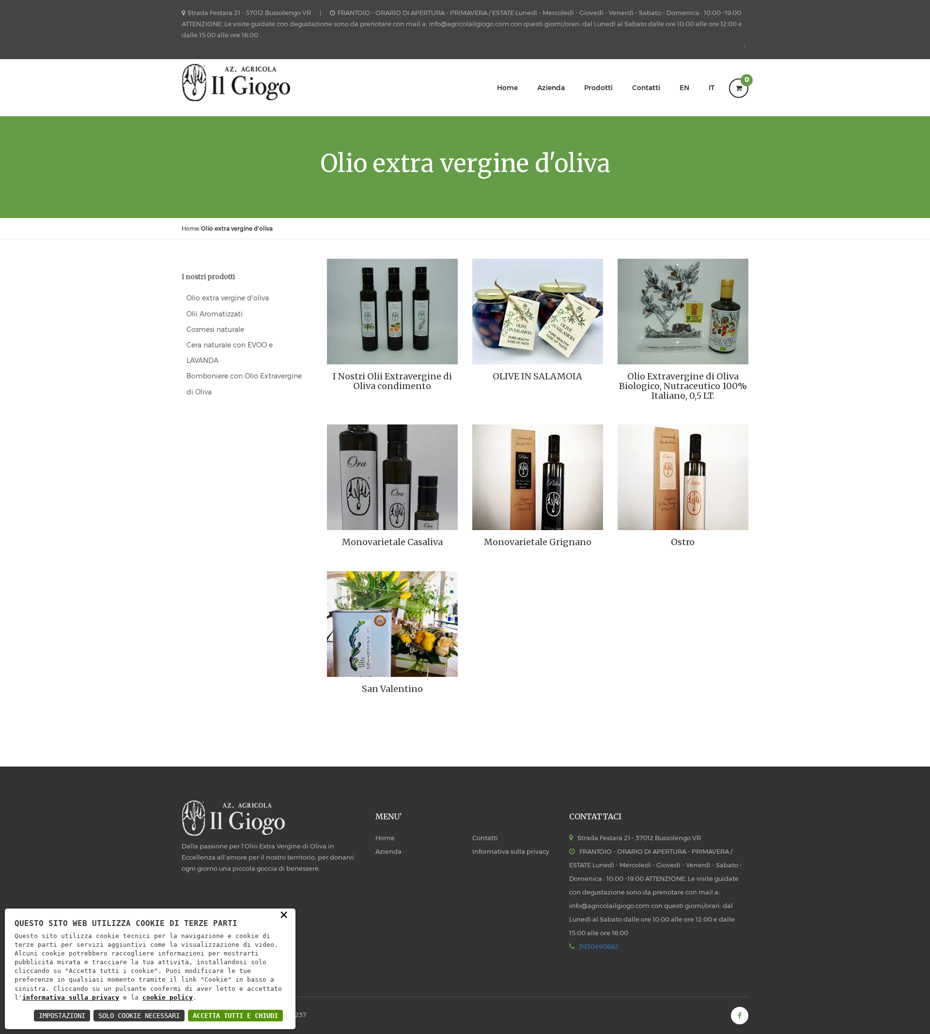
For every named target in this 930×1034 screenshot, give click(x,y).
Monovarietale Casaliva (392, 542)
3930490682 (599, 946)
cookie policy (167, 997)
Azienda (551, 87)
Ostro (683, 542)
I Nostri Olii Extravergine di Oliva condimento (392, 381)
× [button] (283, 914)
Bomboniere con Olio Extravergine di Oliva (244, 384)
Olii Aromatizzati (214, 314)
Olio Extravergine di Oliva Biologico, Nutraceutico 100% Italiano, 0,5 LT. (683, 386)
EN (684, 87)
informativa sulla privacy (70, 997)
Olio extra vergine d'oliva (227, 298)
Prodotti (598, 87)
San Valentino (392, 689)
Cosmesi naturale (215, 329)
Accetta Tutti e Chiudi (235, 1015)
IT (711, 87)
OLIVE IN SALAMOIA (537, 376)
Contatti (646, 87)
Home (507, 87)
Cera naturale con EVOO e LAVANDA (229, 353)
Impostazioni (62, 1015)
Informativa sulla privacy (510, 851)
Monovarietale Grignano (537, 542)
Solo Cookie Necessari (139, 1015)
